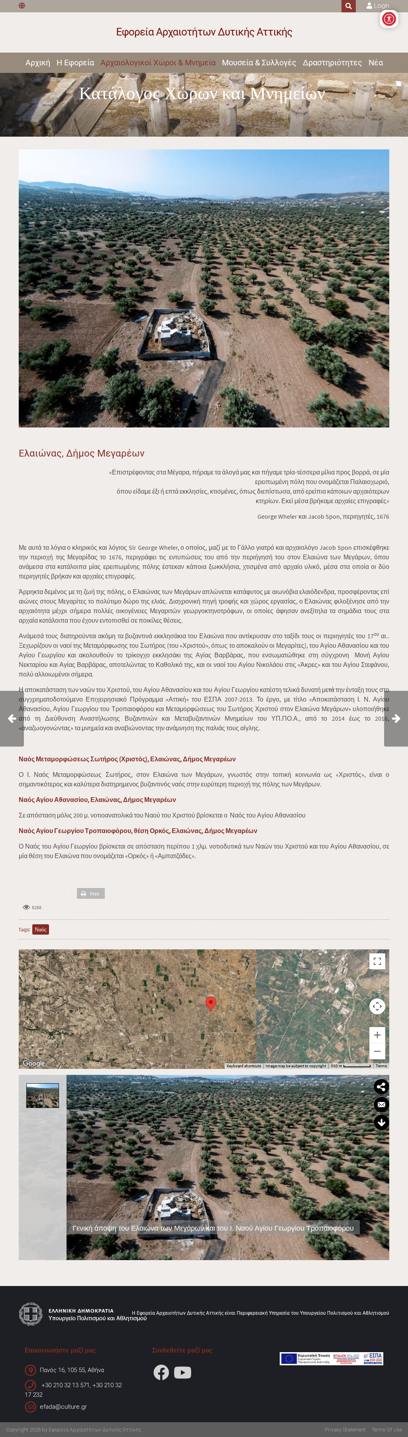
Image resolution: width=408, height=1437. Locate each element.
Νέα (376, 62)
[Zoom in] (377, 1035)
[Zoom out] (377, 1051)
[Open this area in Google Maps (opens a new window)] (34, 1064)
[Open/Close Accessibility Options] (389, 19)
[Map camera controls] (377, 1006)
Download (381, 1123)
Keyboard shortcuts (244, 1066)
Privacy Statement (345, 1429)
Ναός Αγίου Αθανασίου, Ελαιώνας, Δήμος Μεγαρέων (97, 800)
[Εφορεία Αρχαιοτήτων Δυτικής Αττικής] (204, 32)
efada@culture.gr (63, 1406)
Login (381, 6)
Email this (381, 1105)
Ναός (41, 929)
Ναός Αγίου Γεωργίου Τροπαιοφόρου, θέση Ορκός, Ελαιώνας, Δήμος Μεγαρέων (138, 831)
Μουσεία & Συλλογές (259, 62)
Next (381, 1167)
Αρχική (38, 62)
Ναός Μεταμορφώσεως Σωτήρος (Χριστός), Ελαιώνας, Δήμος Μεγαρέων (127, 759)
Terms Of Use (387, 1429)
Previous (75, 1167)
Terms (381, 1066)
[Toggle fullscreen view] (377, 961)
